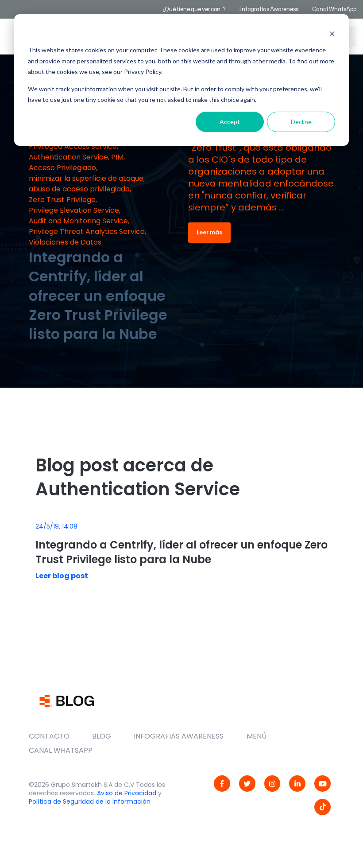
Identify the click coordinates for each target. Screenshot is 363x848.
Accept (230, 121)
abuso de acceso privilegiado (79, 189)
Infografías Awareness (269, 9)
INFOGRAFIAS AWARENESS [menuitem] (179, 736)
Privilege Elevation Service (74, 210)
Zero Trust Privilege (62, 199)
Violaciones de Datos (65, 242)
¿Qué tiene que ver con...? (193, 9)
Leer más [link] (209, 232)
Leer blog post (61, 576)
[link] (222, 783)
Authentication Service (68, 157)
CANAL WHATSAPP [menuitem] (61, 750)
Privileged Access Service (73, 146)
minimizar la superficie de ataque (86, 178)
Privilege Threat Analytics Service (87, 231)
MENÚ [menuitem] (256, 736)
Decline (301, 121)
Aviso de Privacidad (126, 793)
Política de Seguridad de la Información (90, 801)
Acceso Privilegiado (62, 168)
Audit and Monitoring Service (78, 221)
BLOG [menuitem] (101, 736)
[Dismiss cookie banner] (332, 33)
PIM (117, 157)
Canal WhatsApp (334, 9)
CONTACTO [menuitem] (49, 736)
